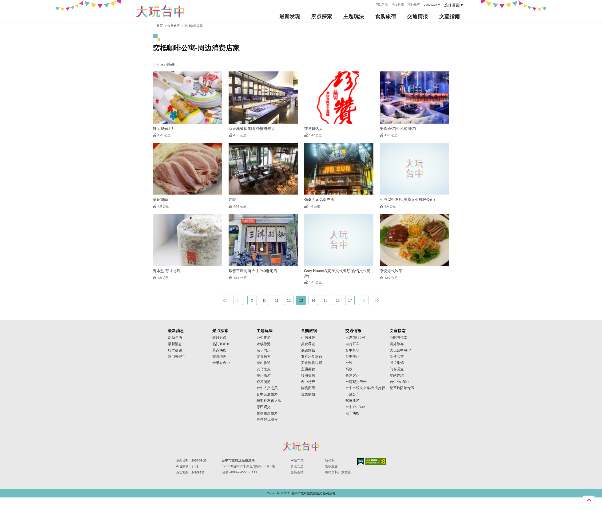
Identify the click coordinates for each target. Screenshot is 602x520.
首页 (160, 25)
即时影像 (219, 338)
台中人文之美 (267, 388)
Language (430, 4)
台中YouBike (355, 407)
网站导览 (382, 4)
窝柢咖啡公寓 (193, 25)
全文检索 (398, 4)
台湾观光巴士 (356, 382)
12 (289, 300)
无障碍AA (375, 461)
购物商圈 (308, 388)
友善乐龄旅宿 (311, 356)
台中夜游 (264, 338)
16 (338, 300)
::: (370, 4)
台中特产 (308, 382)
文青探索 (264, 356)
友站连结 (397, 375)
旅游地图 (219, 356)
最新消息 (175, 344)
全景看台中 (221, 363)
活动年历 (175, 338)
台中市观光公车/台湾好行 (365, 388)
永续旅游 (264, 344)
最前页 (225, 300)
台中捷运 (352, 356)
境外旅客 (414, 4)
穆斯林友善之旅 (269, 401)
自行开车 (352, 344)
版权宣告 (331, 466)
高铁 (348, 369)
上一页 (238, 300)
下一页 (363, 300)
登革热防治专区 (402, 388)
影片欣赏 (397, 356)
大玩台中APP (400, 350)
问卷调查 (397, 369)
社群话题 (175, 350)
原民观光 (264, 407)
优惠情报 (308, 394)
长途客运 (352, 375)
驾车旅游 (352, 401)
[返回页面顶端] (588, 501)
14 (313, 300)
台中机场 (352, 350)
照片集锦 (397, 363)
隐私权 (330, 460)
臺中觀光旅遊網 (160, 11)
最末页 (376, 300)
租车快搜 (352, 413)
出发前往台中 (356, 338)
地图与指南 (398, 338)
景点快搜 (219, 350)
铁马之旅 (264, 369)
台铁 (348, 363)
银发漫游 (264, 382)
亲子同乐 (264, 350)
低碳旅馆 (308, 350)
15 (325, 300)
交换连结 (297, 471)
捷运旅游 (264, 375)
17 (350, 300)
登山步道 (264, 363)
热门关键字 (177, 356)
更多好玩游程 (267, 419)
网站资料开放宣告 (338, 471)
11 (276, 300)
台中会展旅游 (267, 394)
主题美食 (308, 369)
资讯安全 (297, 466)
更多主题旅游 (267, 413)
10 (264, 300)
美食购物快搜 (311, 363)
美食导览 (308, 344)
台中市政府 (301, 446)
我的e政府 (360, 461)
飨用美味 (308, 375)
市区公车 (352, 394)
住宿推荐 (308, 338)
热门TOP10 (221, 344)
